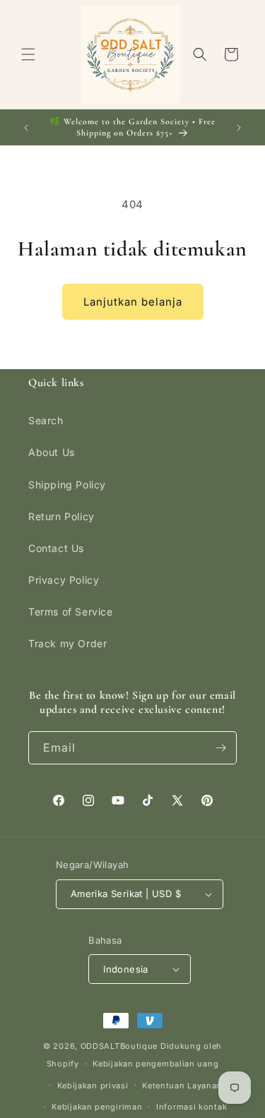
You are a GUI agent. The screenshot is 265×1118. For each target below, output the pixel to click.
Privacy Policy (63, 580)
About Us (51, 452)
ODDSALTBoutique (119, 1046)
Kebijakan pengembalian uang (155, 1064)
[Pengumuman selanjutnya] (238, 127)
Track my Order (67, 643)
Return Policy (61, 516)
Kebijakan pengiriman (97, 1107)
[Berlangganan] (220, 747)
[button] (28, 54)
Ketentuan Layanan (182, 1085)
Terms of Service (70, 612)
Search (46, 420)
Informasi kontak (191, 1107)
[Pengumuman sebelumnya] (26, 127)
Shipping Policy (67, 485)
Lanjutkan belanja (132, 301)
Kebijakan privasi (93, 1085)
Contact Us (56, 548)
